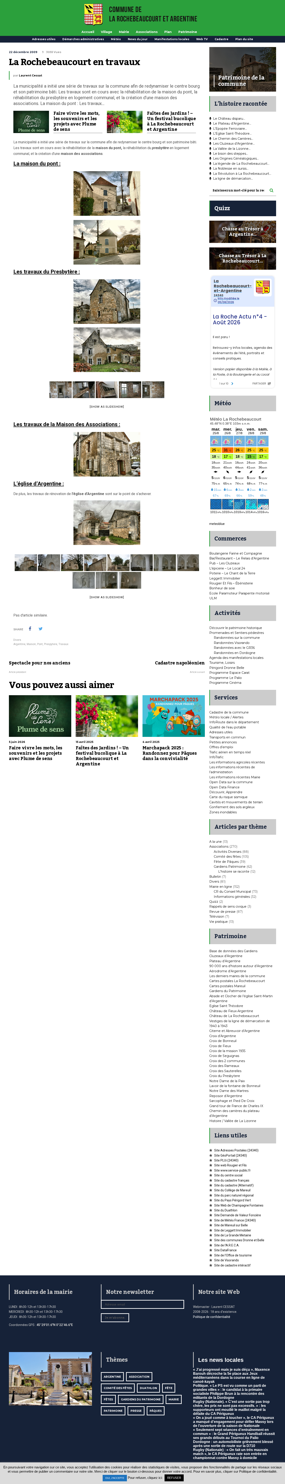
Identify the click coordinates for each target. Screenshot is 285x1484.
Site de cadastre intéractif (232, 1265)
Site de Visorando (226, 1260)
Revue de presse (222, 912)
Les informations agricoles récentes (237, 762)
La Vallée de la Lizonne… (231, 149)
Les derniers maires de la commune (237, 976)
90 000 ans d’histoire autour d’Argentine (241, 966)
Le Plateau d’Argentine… (232, 123)
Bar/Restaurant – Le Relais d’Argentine (239, 558)
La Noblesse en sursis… (230, 168)
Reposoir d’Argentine (225, 1096)
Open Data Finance (224, 787)
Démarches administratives (83, 39)
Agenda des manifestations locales (236, 658)
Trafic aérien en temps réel (230, 752)
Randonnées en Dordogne (234, 653)
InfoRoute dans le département (234, 722)
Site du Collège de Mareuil (232, 1190)
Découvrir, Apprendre (225, 792)
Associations (147, 32)
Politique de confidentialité (211, 1317)
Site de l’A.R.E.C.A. (226, 1245)
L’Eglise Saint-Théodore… (232, 134)
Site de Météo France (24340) (235, 1220)
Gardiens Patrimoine (230, 867)
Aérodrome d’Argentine (227, 971)
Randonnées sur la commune (237, 638)
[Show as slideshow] (107, 406)
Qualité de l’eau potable (227, 727)
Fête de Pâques (226, 862)
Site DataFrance (225, 1250)
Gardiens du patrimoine (141, 1399)
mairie (174, 1399)
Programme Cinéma (225, 683)
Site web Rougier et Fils (230, 1165)
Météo (116, 39)
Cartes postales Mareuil (227, 986)
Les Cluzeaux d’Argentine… (234, 144)
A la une (215, 842)
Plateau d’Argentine (224, 961)
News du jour (138, 39)
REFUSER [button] (174, 1478)
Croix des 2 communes (227, 1061)
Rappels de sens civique (227, 906)
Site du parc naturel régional (234, 1195)
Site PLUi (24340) (226, 1160)
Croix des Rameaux (224, 1066)
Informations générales (232, 897)
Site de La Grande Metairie (232, 1235)
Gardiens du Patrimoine (227, 991)
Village (106, 32)
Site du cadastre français (231, 1180)
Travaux (63, 644)
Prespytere (50, 644)
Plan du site (244, 39)
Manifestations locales (172, 39)
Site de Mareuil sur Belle (231, 1225)
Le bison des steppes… (230, 154)
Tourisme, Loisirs (222, 663)
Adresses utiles (43, 39)
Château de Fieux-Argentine (231, 1011)
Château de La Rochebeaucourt (234, 1016)
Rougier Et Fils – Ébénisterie (231, 583)
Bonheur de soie (222, 588)
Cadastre (221, 39)
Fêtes (108, 1399)
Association (139, 1376)
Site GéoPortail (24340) (230, 1155)
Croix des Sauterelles (225, 1071)
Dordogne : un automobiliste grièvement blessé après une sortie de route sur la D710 (233, 1444)
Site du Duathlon (225, 1210)
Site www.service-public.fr (232, 1170)
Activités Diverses (227, 852)
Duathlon (148, 1388)
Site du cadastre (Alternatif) (234, 1185)
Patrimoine (187, 32)
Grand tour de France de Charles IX (236, 1106)
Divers (17, 639)
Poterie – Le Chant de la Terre (232, 573)
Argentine (19, 644)
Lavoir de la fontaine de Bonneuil (234, 1086)
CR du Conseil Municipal (232, 892)
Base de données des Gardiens (233, 951)
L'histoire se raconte (233, 871)
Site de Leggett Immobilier (232, 1230)
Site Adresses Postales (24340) (236, 1150)
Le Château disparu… (229, 119)
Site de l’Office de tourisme (233, 1255)
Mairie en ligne (220, 887)
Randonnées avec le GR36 (234, 648)
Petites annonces (223, 742)
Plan (168, 32)
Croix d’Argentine (222, 1036)
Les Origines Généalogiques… (236, 158)
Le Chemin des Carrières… (233, 139)
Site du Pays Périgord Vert (232, 1200)
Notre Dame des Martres (228, 1091)
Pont (40, 644)
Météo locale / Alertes (226, 717)
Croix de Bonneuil (222, 1041)
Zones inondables (223, 812)
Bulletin (215, 877)
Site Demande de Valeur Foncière (237, 1215)
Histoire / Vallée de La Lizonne (232, 1121)
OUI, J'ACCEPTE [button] (114, 1478)
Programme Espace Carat (229, 673)
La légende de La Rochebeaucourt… (241, 164)
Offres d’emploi (221, 747)
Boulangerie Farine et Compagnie (235, 553)
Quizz (213, 902)
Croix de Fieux (220, 1046)
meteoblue (217, 524)
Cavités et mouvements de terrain (236, 802)
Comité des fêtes (227, 857)
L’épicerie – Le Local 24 (227, 568)
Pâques (156, 1410)
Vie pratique (218, 922)
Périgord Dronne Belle (226, 668)
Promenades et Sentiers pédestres (236, 633)
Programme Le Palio (225, 678)
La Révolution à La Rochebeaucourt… (242, 174)
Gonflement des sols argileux (231, 807)
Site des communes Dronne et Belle (239, 1240)
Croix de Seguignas (224, 1056)
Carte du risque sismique (228, 797)
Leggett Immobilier (224, 578)
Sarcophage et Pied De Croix (231, 1101)
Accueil (87, 32)
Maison (31, 644)
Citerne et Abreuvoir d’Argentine (234, 1031)
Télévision (216, 917)
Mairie (124, 32)
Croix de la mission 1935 (227, 1051)
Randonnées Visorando (232, 643)
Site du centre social (228, 1175)
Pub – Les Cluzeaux (224, 563)
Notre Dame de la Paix (227, 1081)
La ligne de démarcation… (233, 179)
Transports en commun (227, 737)
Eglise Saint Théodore (226, 1006)
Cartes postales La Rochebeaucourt (237, 981)
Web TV (202, 39)
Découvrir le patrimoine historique (235, 628)
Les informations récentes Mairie (234, 777)
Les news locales (221, 1360)
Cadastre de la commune (229, 712)
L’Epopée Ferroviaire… (230, 129)
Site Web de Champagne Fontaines (238, 1205)
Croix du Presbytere (224, 1076)
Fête (168, 1388)
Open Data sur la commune (231, 782)
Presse (136, 1410)
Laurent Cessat (30, 75)
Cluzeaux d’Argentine (225, 956)
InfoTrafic (216, 757)
